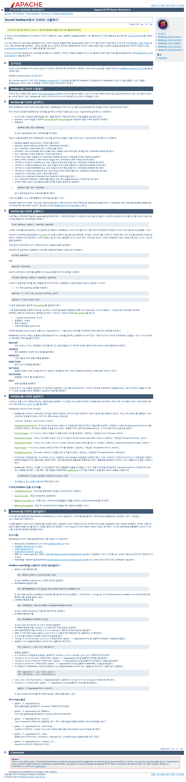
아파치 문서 (31, 404)
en (142, 24)
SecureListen (21, 496)
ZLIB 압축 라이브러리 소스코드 (29, 551)
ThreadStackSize (23, 452)
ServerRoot (50, 119)
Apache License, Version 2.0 (33, 777)
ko (151, 24)
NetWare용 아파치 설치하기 (170, 40)
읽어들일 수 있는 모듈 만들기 (28, 481)
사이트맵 (180, 5)
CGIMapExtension (23, 491)
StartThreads (21, 433)
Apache (7, 13)
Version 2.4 (46, 13)
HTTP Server (18, 13)
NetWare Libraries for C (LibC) (134, 68)
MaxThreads (20, 448)
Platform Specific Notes (63, 13)
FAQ (167, 5)
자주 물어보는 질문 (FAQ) (137, 43)
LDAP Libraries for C (24, 549)
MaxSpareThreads (23, 443)
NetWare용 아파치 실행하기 (170, 43)
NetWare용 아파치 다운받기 (170, 37)
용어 (173, 5)
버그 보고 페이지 (136, 36)
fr (146, 24)
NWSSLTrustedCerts (24, 501)
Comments (162, 58)
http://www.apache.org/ (48, 94)
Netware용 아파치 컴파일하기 (170, 50)
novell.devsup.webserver (15, 48)
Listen (43, 235)
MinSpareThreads (23, 438)
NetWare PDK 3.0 (56, 544)
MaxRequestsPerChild (26, 425)
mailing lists (40, 766)
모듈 (153, 5)
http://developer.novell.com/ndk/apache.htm (66, 554)
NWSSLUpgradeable (24, 505)
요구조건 (162, 34)
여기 (33, 75)
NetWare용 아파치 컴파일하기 (67, 205)
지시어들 (160, 5)
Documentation (32, 13)
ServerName (64, 119)
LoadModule (72, 470)
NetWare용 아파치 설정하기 (170, 46)
